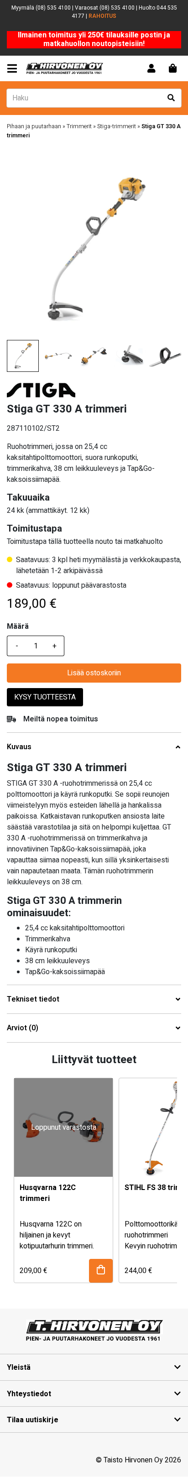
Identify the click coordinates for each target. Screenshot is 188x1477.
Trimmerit (79, 126)
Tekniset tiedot (33, 999)
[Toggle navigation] (14, 68)
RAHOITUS (102, 16)
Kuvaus (19, 747)
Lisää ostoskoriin (94, 673)
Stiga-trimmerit (116, 126)
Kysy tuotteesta (45, 697)
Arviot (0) (22, 1028)
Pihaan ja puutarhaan (34, 126)
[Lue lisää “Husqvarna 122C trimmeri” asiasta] (101, 1271)
